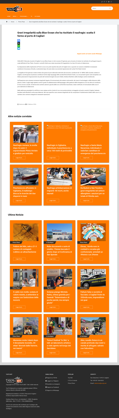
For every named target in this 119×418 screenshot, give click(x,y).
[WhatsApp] (59, 46)
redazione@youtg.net (100, 383)
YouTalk (70, 378)
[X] (59, 43)
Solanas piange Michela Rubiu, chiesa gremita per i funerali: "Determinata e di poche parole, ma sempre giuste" (58, 297)
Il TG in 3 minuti (72, 380)
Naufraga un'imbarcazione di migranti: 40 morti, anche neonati (59, 191)
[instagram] (106, 2)
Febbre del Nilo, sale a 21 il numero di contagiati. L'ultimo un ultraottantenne (25, 249)
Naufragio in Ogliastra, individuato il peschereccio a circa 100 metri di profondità (59, 148)
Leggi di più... (19, 157)
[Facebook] (59, 40)
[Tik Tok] (102, 2)
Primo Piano (71, 383)
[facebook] (104, 2)
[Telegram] (108, 2)
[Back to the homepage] (14, 8)
